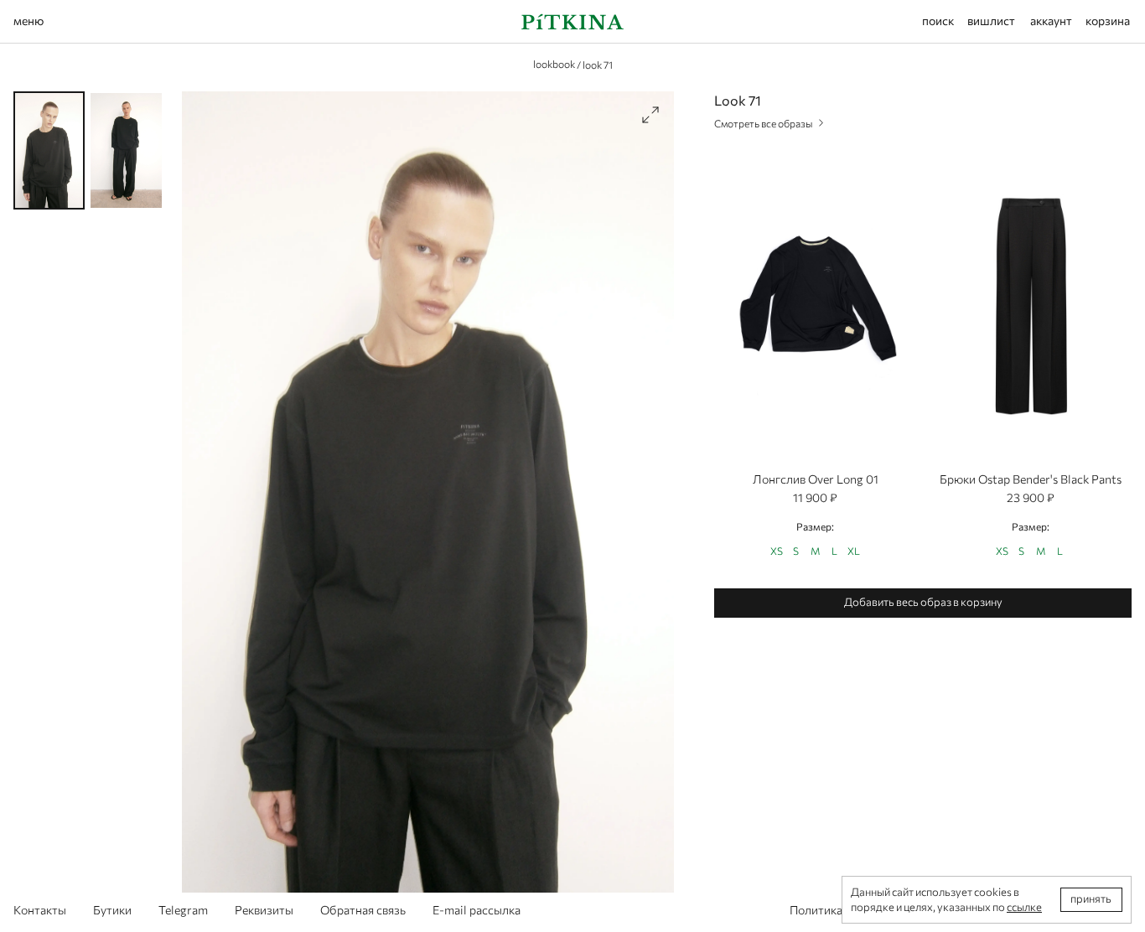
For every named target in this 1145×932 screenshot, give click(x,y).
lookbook (554, 64)
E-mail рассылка (477, 910)
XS (776, 551)
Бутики (112, 910)
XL (853, 551)
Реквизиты (264, 910)
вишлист (991, 20)
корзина (1107, 20)
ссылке (1024, 907)
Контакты (39, 910)
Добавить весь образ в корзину (923, 601)
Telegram (183, 910)
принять (1090, 898)
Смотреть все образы (763, 123)
